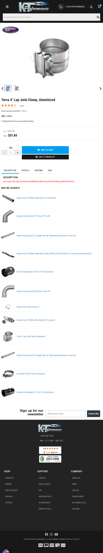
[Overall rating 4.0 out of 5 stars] (8, 106)
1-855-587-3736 (47, 436)
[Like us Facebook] (46, 534)
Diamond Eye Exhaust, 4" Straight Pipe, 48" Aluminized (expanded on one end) (46, 236)
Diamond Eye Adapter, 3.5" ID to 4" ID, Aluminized (35, 392)
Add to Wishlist (47, 157)
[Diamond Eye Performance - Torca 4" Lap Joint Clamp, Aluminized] (10, 30)
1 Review (21, 106)
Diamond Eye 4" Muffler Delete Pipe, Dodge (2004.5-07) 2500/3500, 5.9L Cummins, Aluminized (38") (54, 254)
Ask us (24, 111)
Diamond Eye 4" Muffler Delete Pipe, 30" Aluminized (36, 198)
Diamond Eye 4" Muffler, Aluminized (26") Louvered (36, 320)
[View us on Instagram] (51, 534)
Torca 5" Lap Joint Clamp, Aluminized (31, 336)
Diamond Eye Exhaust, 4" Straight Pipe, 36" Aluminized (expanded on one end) (46, 355)
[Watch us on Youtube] (56, 534)
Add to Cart (47, 150)
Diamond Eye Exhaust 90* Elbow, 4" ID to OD (33, 291)
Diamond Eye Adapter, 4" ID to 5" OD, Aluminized (35, 272)
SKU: (3, 116)
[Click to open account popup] (91, 6)
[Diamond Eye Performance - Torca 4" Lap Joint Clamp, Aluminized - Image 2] (16, 88)
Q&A (50, 170)
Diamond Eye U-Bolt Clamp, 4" (28, 307)
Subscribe (93, 414)
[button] (51, 17)
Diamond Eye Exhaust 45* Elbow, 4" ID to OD (33, 216)
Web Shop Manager (73, 539)
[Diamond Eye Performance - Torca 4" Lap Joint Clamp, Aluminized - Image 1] (8, 88)
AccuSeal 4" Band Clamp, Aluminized (31, 374)
